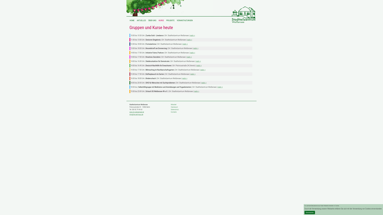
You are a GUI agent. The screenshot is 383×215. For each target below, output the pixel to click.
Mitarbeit (173, 105)
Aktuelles (141, 20)
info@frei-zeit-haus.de (136, 114)
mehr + (192, 35)
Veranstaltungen (185, 20)
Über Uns (152, 20)
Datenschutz (175, 109)
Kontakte (174, 112)
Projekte (170, 20)
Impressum (174, 107)
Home (132, 20)
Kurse (161, 20)
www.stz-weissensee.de (136, 112)
